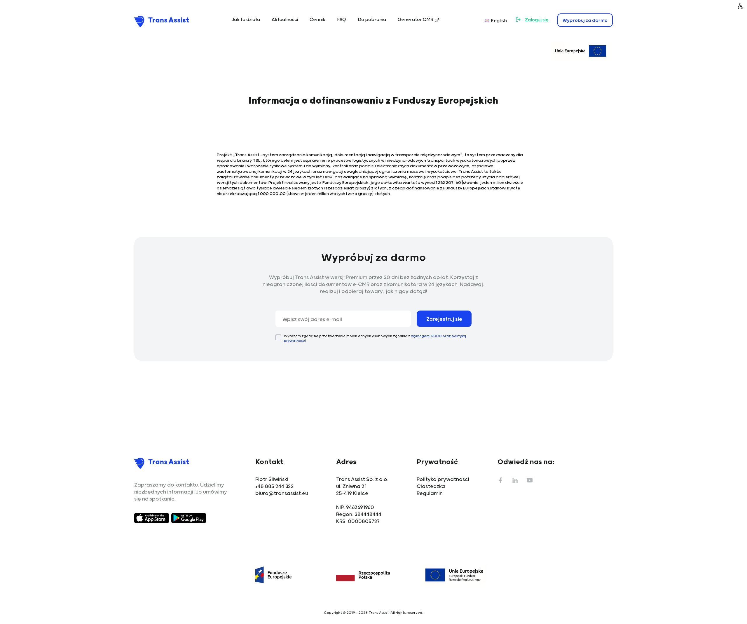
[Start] (161, 21)
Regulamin (430, 493)
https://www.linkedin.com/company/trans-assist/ (515, 480)
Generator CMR (415, 19)
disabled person (741, 6)
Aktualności (285, 19)
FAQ (341, 19)
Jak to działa (246, 19)
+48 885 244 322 (274, 486)
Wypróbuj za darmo (585, 20)
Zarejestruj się (444, 319)
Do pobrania (372, 19)
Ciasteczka (431, 486)
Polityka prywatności (443, 479)
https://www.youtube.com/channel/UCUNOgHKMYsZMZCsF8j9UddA (530, 480)
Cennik (317, 19)
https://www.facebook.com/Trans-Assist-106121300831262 (500, 480)
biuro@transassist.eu (281, 493)
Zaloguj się (537, 20)
